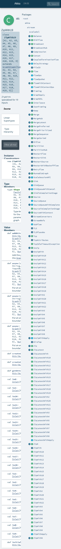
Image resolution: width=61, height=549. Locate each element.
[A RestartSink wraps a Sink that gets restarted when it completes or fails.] (32, 158)
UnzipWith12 (40, 263)
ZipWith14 (39, 467)
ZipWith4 (38, 510)
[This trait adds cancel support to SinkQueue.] (32, 189)
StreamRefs (39, 220)
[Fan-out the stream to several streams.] (32, 36)
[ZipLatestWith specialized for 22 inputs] (32, 409)
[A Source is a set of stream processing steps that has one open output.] (32, 197)
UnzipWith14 (40, 271)
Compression (40, 52)
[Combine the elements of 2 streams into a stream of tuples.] (32, 346)
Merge (36, 114)
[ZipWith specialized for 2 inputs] (32, 491)
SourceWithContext (43, 213)
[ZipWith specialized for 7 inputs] (32, 522)
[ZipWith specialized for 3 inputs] (32, 507)
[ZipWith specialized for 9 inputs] (32, 530)
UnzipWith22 (40, 307)
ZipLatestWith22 (42, 409)
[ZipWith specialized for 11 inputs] (32, 456)
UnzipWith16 (40, 279)
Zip (35, 346)
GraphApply (39, 95)
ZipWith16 (39, 475)
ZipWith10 (39, 452)
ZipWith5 (38, 514)
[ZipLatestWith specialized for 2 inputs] (32, 397)
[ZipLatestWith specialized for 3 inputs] (32, 413)
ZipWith (37, 448)
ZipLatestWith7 (41, 428)
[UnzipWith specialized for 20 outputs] (32, 299)
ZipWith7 (38, 522)
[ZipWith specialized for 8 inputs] (32, 526)
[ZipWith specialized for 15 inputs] (32, 471)
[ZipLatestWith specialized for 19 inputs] (32, 393)
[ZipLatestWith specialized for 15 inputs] (32, 377)
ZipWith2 (38, 491)
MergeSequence (41, 134)
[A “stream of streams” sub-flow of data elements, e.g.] (32, 224)
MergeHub (38, 118)
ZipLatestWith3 (41, 413)
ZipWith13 (39, 464)
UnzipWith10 (40, 256)
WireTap (37, 342)
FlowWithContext (42, 83)
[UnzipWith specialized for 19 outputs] (32, 291)
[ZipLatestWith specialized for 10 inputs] (32, 358)
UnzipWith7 (39, 326)
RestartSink (40, 158)
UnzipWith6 (39, 322)
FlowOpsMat (39, 79)
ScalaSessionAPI (42, 177)
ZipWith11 (39, 456)
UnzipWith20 (40, 299)
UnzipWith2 (39, 295)
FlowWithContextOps (44, 87)
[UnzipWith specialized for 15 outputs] (32, 275)
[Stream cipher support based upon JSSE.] (32, 228)
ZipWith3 (38, 507)
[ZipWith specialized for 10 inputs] (32, 452)
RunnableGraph (41, 173)
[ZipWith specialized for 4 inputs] (32, 510)
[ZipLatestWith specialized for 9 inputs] (32, 436)
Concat (37, 56)
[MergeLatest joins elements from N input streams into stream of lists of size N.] (29, 122)
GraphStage (9, 66)
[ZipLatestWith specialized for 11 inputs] (32, 361)
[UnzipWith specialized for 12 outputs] (32, 263)
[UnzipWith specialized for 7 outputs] (32, 326)
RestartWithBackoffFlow (46, 165)
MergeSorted (40, 138)
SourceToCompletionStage (47, 209)
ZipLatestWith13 (42, 369)
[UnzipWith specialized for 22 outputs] (32, 307)
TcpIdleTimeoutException (47, 244)
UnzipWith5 (39, 318)
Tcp (35, 236)
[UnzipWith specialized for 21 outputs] (32, 303)
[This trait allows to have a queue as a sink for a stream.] (32, 185)
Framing (37, 91)
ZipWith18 (39, 483)
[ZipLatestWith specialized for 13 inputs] (32, 369)
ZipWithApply (40, 534)
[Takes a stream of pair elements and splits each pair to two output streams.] (29, 248)
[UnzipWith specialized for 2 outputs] (32, 295)
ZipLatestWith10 (42, 358)
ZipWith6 (38, 518)
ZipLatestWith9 (41, 436)
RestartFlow (40, 154)
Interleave (39, 103)
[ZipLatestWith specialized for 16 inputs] (32, 381)
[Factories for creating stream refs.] (32, 220)
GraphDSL (38, 99)
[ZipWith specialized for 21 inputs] (32, 499)
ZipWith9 (38, 530)
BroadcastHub (40, 48)
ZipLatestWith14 (42, 373)
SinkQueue (39, 185)
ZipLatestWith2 (41, 397)
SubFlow (37, 224)
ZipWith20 (39, 495)
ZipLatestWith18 (42, 389)
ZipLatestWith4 (41, 416)
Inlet (15, 381)
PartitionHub (40, 150)
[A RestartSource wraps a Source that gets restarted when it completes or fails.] (32, 162)
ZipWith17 (39, 479)
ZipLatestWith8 (41, 432)
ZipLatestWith (41, 354)
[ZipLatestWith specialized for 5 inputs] (32, 420)
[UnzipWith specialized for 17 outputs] (32, 283)
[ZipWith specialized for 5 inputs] (32, 514)
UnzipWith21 (40, 303)
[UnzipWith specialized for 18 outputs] (32, 287)
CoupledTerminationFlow (46, 60)
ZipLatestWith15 (42, 377)
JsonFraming (40, 107)
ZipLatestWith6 (41, 424)
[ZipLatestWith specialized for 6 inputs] (32, 424)
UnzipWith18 (40, 287)
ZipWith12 (39, 460)
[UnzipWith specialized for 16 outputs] (32, 279)
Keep (36, 111)
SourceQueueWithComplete (47, 205)
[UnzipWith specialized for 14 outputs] (32, 271)
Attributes (18, 235)
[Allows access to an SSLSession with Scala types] (32, 177)
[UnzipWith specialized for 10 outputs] (32, 256)
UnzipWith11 (40, 259)
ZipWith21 (39, 499)
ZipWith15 (39, 471)
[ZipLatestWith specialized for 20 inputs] (32, 401)
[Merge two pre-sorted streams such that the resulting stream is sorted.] (32, 138)
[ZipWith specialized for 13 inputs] (32, 464)
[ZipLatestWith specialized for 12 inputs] (32, 365)
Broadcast (39, 44)
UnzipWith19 (40, 291)
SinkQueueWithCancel (44, 189)
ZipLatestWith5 (41, 420)
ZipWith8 (38, 526)
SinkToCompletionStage (45, 193)
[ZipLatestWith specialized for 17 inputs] (32, 385)
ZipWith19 (39, 487)
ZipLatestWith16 (42, 381)
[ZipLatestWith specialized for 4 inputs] (32, 416)
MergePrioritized (43, 130)
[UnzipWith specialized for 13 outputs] (32, 267)
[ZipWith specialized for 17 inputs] (32, 479)
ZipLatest (39, 350)
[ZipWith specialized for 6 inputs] (32, 518)
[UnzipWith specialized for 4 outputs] (32, 314)
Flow (36, 71)
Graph (15, 238)
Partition (39, 146)
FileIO (37, 67)
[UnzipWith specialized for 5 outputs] (32, 318)
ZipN (36, 444)
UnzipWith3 (39, 310)
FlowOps (37, 75)
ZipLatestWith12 (42, 365)
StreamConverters (43, 216)
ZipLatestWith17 (42, 385)
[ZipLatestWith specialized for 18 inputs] (32, 389)
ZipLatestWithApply (44, 440)
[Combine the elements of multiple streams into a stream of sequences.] (32, 444)
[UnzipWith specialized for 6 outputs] (32, 322)
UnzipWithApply (41, 338)
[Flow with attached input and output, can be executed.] (32, 173)
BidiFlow (38, 40)
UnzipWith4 (39, 314)
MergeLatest (40, 122)
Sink (36, 181)
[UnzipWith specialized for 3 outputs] (32, 310)
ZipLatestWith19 (42, 393)
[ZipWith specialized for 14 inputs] (32, 467)
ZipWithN (38, 538)
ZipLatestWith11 (42, 361)
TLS (35, 228)
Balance (37, 36)
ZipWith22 (39, 503)
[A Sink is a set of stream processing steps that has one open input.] (32, 181)
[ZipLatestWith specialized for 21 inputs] (32, 405)
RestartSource (41, 162)
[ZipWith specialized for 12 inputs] (32, 460)
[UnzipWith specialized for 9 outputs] (32, 334)
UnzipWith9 (39, 334)
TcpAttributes (41, 240)
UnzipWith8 (39, 330)
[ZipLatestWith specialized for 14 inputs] (32, 373)
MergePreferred (41, 126)
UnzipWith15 (40, 275)
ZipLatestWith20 (42, 401)
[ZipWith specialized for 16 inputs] (32, 475)
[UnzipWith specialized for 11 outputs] (32, 259)
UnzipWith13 (40, 267)
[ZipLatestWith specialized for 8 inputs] (32, 432)
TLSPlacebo (39, 232)
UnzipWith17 (40, 283)
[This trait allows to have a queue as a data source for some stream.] (32, 201)
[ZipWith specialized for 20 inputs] (32, 495)
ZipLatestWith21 (42, 405)
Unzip (36, 248)
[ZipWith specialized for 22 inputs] (32, 503)
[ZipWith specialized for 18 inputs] (32, 483)
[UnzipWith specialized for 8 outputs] (32, 330)
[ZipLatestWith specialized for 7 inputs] (32, 428)
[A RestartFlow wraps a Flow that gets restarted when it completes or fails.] (32, 154)
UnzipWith (39, 252)
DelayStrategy (41, 63)
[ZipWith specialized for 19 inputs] (32, 487)
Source (37, 197)
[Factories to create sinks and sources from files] (32, 67)
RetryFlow (39, 169)
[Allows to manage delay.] (32, 63)
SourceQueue (40, 201)
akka (18, 18)
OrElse (37, 142)
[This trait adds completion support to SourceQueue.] (32, 205)
